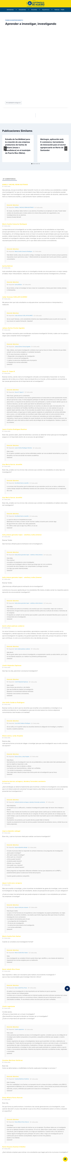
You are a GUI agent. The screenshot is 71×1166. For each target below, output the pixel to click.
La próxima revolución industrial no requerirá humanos (56, 115)
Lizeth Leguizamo (19, 1029)
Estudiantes (22, 9)
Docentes (34, 9)
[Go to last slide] (5, 148)
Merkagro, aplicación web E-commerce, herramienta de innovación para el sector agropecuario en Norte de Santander (53, 144)
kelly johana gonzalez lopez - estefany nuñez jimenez (29, 554)
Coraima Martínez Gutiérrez (22, 1079)
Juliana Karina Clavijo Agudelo (23, 346)
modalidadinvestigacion (13, 102)
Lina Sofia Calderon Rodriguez (22, 723)
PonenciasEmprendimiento (14, 20)
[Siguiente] (65, 148)
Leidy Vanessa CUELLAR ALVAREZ (24, 315)
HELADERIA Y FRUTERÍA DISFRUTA (15, 114)
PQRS (62, 9)
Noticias (57, 9)
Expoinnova (45, 9)
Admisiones (10, 9)
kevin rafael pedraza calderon (22, 649)
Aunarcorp (10, 28)
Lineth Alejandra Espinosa (21, 682)
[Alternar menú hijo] (16, 9)
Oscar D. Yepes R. (19, 392)
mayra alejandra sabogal (21, 847)
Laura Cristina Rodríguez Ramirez (23, 448)
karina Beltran (18, 284)
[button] (67, 988)
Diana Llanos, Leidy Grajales (22, 756)
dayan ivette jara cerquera (21, 907)
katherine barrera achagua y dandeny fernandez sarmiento (30, 802)
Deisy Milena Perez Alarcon (22, 1122)
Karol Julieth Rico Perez (21, 988)
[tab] (31, 163)
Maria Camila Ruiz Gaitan (21, 952)
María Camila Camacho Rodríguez (23, 251)
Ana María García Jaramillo (22, 483)
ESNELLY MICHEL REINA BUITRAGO (24, 207)
